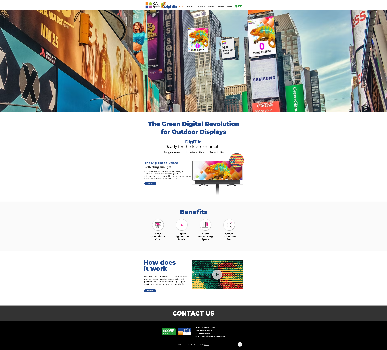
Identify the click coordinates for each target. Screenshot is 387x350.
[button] (198, 40)
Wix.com (206, 345)
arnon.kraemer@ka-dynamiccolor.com (211, 336)
